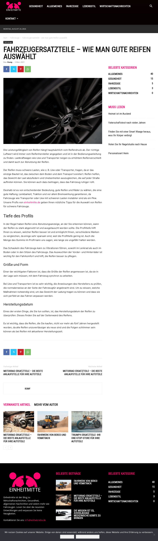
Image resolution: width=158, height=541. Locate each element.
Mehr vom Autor (46, 404)
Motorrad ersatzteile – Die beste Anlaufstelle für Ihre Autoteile (23, 373)
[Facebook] (6, 69)
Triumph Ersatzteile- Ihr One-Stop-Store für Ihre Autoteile (85, 438)
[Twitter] (13, 69)
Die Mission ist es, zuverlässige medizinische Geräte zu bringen (87, 514)
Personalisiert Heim (118, 153)
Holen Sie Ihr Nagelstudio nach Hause (127, 144)
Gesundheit (36, 6)
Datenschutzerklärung (87, 536)
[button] (151, 6)
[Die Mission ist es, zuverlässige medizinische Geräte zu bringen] (63, 514)
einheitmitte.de (32, 202)
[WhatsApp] (28, 69)
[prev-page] (5, 448)
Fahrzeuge (72, 6)
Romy (9, 62)
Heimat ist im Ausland (119, 113)
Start (5, 37)
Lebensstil (89, 6)
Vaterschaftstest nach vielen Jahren (127, 122)
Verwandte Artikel (16, 404)
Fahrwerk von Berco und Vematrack (85, 482)
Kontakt (10, 18)
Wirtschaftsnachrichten (115, 6)
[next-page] (10, 448)
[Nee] (154, 534)
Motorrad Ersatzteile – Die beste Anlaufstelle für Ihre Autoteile (82, 373)
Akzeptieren (67, 536)
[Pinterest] (21, 69)
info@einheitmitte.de (35, 520)
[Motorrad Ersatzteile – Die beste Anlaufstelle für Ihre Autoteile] (18, 421)
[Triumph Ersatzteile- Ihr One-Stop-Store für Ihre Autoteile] (86, 421)
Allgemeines (54, 6)
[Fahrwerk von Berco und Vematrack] (52, 421)
